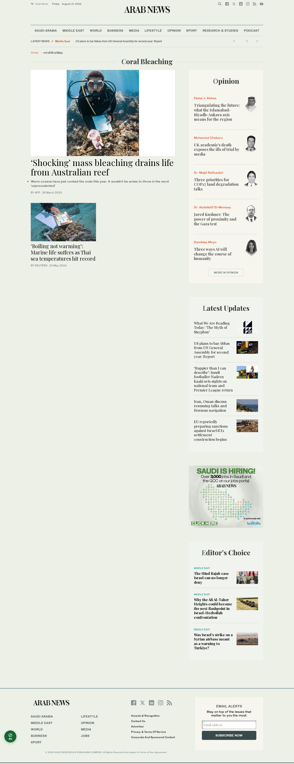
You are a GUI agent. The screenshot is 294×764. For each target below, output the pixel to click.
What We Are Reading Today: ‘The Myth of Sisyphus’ (212, 327)
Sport (191, 30)
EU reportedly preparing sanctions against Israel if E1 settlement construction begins (211, 430)
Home (35, 52)
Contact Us (138, 721)
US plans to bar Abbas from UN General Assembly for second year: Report (119, 41)
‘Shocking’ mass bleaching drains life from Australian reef (102, 167)
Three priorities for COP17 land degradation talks (216, 184)
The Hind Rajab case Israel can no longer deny (211, 578)
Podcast (251, 30)
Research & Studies (220, 30)
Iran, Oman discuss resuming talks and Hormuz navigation (210, 406)
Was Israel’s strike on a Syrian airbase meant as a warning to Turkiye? (213, 641)
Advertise (137, 726)
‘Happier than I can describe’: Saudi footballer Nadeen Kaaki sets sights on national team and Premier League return (213, 379)
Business (115, 30)
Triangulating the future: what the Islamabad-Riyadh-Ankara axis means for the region (217, 112)
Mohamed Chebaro (208, 137)
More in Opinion (226, 272)
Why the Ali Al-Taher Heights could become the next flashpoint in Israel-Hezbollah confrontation (213, 608)
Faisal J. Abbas (205, 98)
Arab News (42, 3)
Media (134, 30)
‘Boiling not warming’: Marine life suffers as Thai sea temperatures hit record (63, 252)
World (96, 30)
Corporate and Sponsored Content (153, 737)
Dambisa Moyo (205, 242)
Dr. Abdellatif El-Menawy (212, 207)
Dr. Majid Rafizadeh (208, 172)
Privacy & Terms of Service (148, 731)
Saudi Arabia (46, 30)
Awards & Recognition (145, 715)
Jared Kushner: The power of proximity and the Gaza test (215, 219)
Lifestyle (153, 30)
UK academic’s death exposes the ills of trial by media (216, 149)
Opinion (174, 30)
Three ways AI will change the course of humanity (212, 254)
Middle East (73, 30)
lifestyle (89, 716)
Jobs (85, 736)
